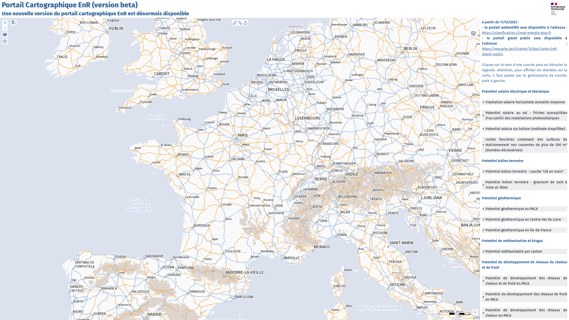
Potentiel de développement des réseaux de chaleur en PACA (526, 313)
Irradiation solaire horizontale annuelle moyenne (525, 102)
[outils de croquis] (234, 22)
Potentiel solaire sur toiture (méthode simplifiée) (525, 129)
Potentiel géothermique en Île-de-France (518, 230)
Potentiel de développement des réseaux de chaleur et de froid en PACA (526, 281)
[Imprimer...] (4, 34)
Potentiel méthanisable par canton (513, 251)
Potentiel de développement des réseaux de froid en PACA (526, 297)
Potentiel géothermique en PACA (511, 209)
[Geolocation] (4, 41)
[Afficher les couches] (473, 33)
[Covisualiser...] (245, 22)
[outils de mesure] (240, 22)
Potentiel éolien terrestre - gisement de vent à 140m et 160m (526, 185)
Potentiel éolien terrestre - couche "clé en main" (524, 171)
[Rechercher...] (13, 22)
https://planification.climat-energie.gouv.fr (516, 33)
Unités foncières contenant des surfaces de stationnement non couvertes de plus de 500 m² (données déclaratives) (526, 144)
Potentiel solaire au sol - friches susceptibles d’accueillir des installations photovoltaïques (526, 115)
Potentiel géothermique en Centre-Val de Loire (523, 219)
